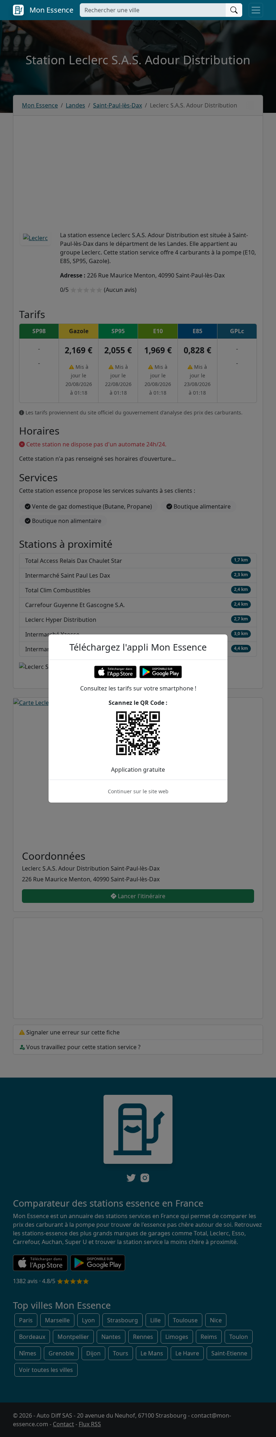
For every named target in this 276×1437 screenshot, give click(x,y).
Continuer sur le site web (138, 791)
